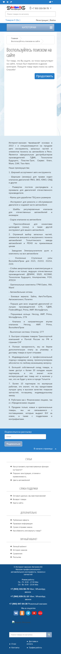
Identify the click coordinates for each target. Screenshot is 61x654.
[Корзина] (7, 2)
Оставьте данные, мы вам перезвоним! (29, 496)
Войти (53, 20)
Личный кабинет (20, 547)
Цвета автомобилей (21, 480)
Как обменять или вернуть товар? (27, 531)
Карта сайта (18, 503)
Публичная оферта (21, 520)
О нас (13, 644)
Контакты (15, 648)
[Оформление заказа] (11, 2)
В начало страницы (44, 448)
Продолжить (44, 76)
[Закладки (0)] (4, 2)
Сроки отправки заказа (22, 527)
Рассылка (17, 557)
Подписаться (13, 444)
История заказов (20, 550)
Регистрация (42, 20)
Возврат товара (19, 499)
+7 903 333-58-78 (40, 8)
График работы (35, 648)
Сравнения (17, 554)
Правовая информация (23, 524)
